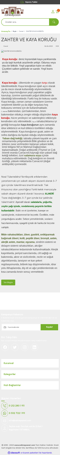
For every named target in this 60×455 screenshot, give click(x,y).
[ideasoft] (14, 452)
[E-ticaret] (30, 453)
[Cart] (57, 11)
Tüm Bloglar (8, 282)
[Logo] (25, 11)
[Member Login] (52, 11)
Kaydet (49, 327)
